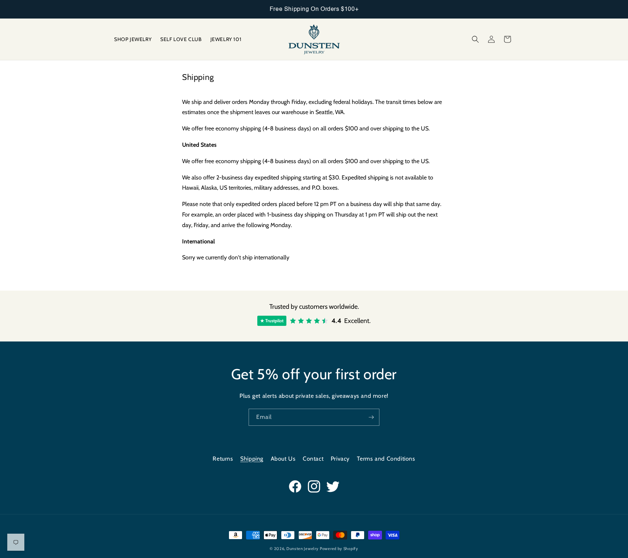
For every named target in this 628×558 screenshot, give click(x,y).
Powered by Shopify (339, 548)
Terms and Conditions (386, 458)
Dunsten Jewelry (302, 548)
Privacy (340, 458)
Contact (313, 458)
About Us (283, 458)
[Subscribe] (371, 417)
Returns (223, 458)
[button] (475, 39)
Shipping (251, 458)
